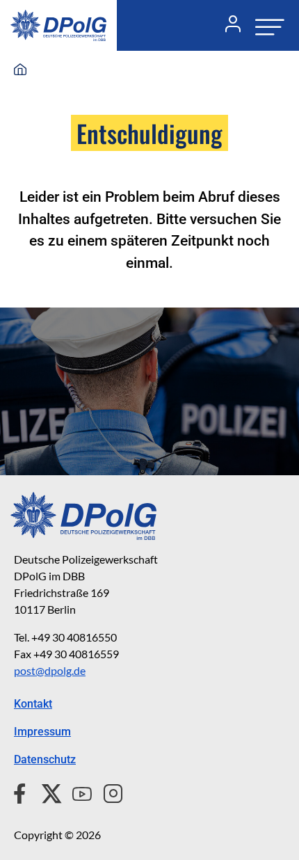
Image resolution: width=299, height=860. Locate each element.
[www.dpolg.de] (20, 70)
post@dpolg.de (50, 670)
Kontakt (33, 703)
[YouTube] (76, 792)
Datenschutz (45, 759)
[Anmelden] (227, 26)
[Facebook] (22, 792)
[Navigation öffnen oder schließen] (265, 25)
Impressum (42, 731)
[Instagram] (107, 792)
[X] (46, 792)
